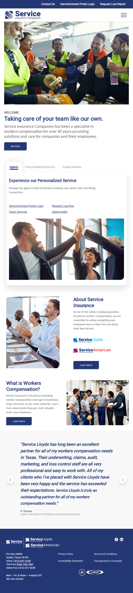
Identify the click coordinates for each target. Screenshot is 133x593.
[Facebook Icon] (116, 539)
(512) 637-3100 (22, 561)
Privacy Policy (65, 554)
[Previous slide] (10, 479)
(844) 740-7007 (24, 564)
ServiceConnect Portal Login (77, 4)
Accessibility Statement (70, 561)
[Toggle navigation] (124, 15)
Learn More (89, 366)
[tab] (14, 167)
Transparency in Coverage (108, 561)
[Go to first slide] (122, 479)
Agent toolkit (59, 212)
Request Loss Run (63, 206)
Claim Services (18, 212)
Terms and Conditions (105, 554)
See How (15, 146)
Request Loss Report (112, 4)
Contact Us (48, 4)
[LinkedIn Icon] (121, 539)
